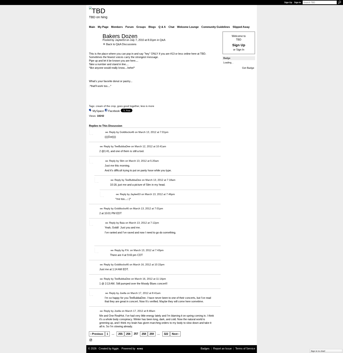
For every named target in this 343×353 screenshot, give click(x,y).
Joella (123, 293)
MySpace (98, 110)
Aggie (115, 348)
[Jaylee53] (94, 42)
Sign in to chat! (318, 351)
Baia (122, 222)
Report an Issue (222, 348)
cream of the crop (106, 106)
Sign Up (288, 2)
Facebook (114, 110)
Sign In (297, 2)
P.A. (127, 250)
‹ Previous (96, 333)
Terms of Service (245, 348)
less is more (147, 106)
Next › (175, 333)
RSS (91, 340)
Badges (205, 348)
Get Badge (248, 67)
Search (339, 2)
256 (128, 333)
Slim (122, 160)
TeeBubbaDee (122, 146)
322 (166, 333)
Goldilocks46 (127, 132)
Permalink (106, 132)
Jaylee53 (120, 39)
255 (120, 333)
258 (144, 333)
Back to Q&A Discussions (121, 44)
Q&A (162, 39)
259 (152, 333)
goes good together (128, 106)
